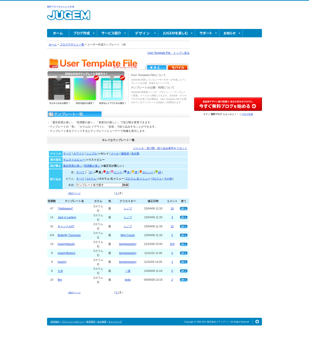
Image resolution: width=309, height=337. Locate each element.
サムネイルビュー (74, 159)
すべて (67, 153)
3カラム (157, 178)
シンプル (91, 153)
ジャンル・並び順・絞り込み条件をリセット (160, 148)
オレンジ (147, 172)
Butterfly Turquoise (69, 235)
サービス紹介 (112, 33)
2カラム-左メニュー (138, 178)
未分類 (135, 153)
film (60, 279)
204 (172, 244)
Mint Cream (128, 235)
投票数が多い (92, 165)
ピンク (117, 172)
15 (172, 226)
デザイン (143, 33)
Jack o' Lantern (67, 217)
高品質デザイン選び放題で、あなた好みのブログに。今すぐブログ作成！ (228, 104)
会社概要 (101, 321)
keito (128, 279)
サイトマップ (115, 321)
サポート (207, 33)
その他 (168, 178)
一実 (128, 271)
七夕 (60, 271)
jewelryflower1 (67, 253)
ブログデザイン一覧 (72, 44)
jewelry (62, 261)
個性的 (125, 153)
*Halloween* (65, 208)
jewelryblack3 (66, 244)
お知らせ (231, 33)
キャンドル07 (66, 226)
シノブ (128, 208)
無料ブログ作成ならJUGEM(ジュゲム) (68, 18)
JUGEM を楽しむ (176, 33)
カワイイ (78, 153)
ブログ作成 (83, 33)
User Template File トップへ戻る (168, 53)
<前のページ (74, 193)
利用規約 (54, 321)
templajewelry (127, 244)
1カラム (91, 178)
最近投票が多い (72, 165)
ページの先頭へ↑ (257, 321)
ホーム (58, 33)
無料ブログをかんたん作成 (60, 6)
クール (115, 153)
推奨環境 (90, 321)
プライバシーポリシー (73, 321)
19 (172, 208)
